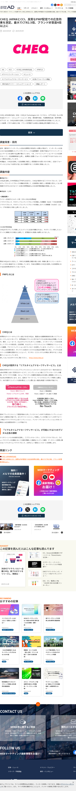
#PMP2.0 (40, 69)
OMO (73, 276)
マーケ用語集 (69, 8)
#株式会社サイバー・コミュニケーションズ (16, 84)
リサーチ (26, 8)
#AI (3, 69)
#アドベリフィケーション (10, 74)
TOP (1, 12)
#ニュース (27, 74)
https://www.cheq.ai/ (36, 358)
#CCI (10, 69)
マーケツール (59, 8)
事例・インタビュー (46, 8)
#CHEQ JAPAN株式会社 (24, 69)
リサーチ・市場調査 (14, 771)
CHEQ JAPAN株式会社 (8, 456)
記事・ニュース (13, 767)
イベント (34, 8)
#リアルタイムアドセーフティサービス (15, 79)
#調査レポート (40, 84)
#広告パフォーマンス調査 (41, 79)
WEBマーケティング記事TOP (12, 12)
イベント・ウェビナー (47, 767)
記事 (19, 8)
